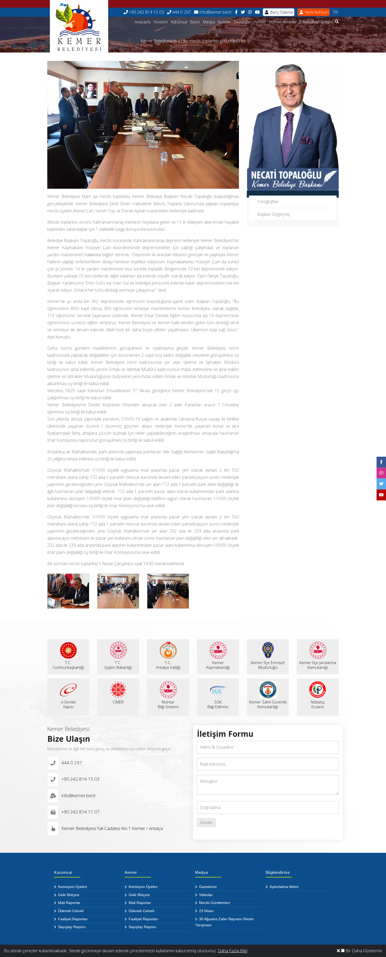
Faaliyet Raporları (72, 919)
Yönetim (161, 21)
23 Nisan (206, 911)
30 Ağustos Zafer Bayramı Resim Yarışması (224, 922)
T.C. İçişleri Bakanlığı (118, 665)
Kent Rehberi (316, 12)
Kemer (260, 21)
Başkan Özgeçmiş (273, 214)
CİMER (118, 702)
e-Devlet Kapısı (68, 704)
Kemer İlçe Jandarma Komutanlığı (317, 665)
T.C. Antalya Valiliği (168, 665)
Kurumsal (179, 21)
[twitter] (243, 12)
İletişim (327, 21)
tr (335, 12)
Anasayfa (142, 21)
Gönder (206, 822)
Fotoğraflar (267, 201)
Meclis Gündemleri (214, 903)
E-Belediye (308, 21)
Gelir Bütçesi (68, 895)
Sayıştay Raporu (71, 927)
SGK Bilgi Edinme (217, 704)
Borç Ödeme (281, 12)
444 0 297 (181, 12)
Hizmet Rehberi (282, 21)
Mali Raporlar (68, 903)
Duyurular (242, 21)
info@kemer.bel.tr (215, 12)
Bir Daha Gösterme (363, 951)
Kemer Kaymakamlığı (218, 665)
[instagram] (250, 12)
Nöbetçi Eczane (318, 704)
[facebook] (236, 12)
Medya (209, 21)
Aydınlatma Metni (283, 887)
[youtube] (257, 12)
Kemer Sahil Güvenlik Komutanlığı (268, 704)
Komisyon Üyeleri (72, 887)
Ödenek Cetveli (70, 911)
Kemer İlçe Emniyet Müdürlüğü (268, 665)
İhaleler (224, 21)
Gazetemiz (207, 887)
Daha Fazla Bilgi (232, 951)
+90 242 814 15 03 (146, 12)
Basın (195, 21)
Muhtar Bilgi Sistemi (168, 704)
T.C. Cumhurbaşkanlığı (68, 665)
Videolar (205, 895)
